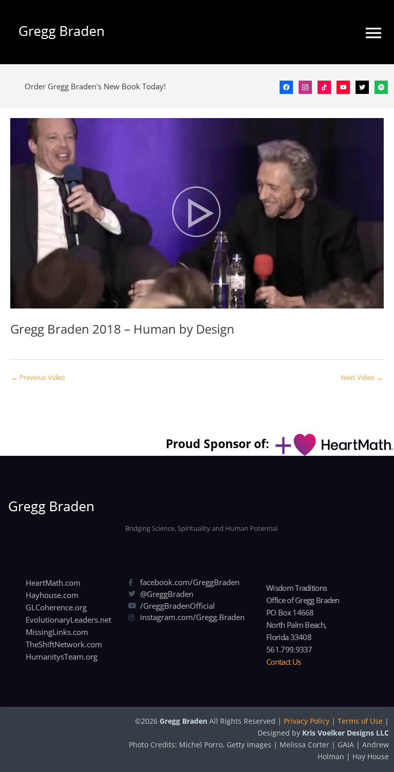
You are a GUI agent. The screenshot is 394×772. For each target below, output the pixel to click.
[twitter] (362, 86)
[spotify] (381, 86)
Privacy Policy (306, 721)
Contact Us (283, 662)
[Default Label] (324, 86)
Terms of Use (360, 721)
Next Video (362, 377)
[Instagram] (305, 86)
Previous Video (38, 377)
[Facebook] (286, 86)
